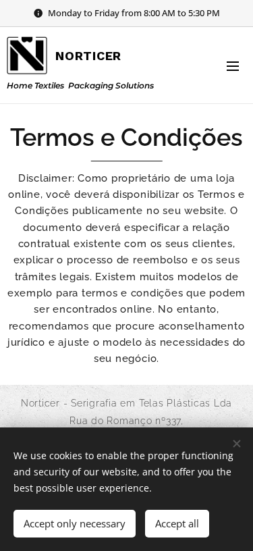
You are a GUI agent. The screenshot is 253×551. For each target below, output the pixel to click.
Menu (232, 65)
